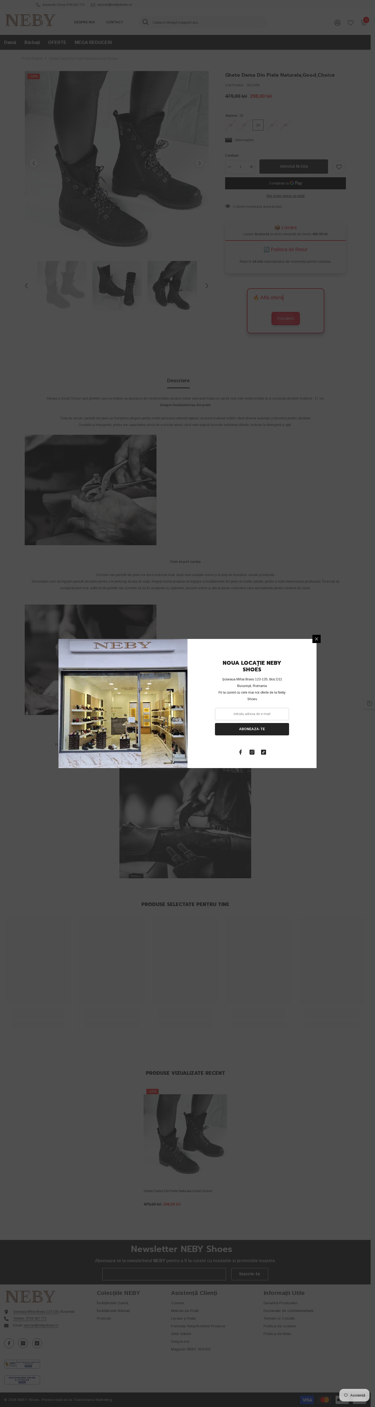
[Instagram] (252, 752)
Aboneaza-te (252, 729)
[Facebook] (240, 752)
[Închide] (316, 639)
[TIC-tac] (263, 752)
